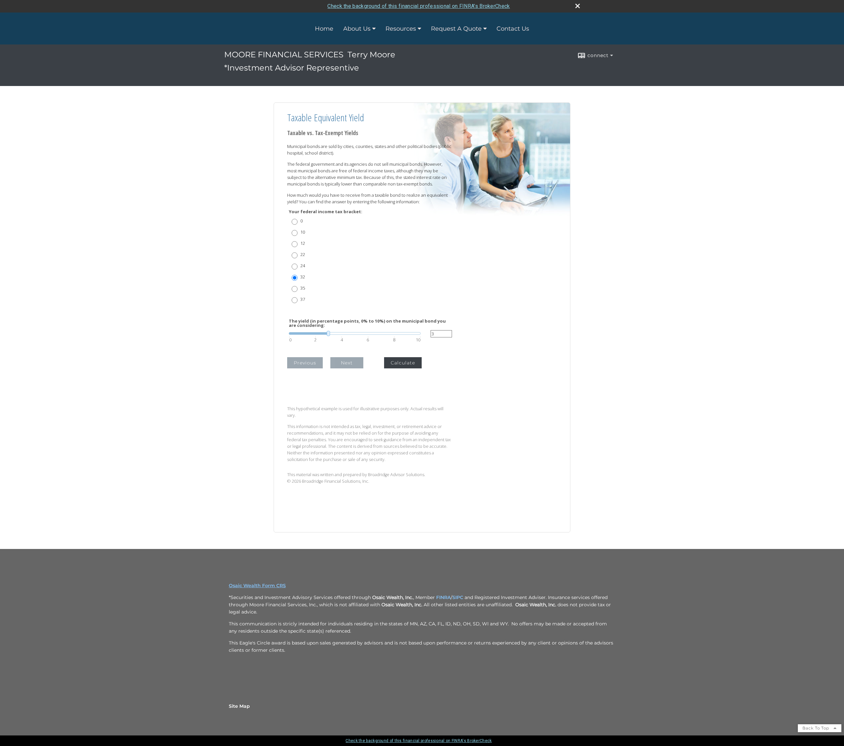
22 (302, 254)
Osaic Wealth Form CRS (257, 585)
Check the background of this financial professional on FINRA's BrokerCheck (418, 6)
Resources (400, 28)
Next (347, 363)
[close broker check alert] (577, 6)
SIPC (458, 597)
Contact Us (513, 28)
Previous (305, 363)
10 (302, 232)
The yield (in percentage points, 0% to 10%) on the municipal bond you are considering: (367, 323)
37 (302, 299)
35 (302, 288)
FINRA (443, 597)
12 (302, 243)
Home (324, 28)
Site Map (239, 706)
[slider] (355, 333)
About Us (357, 28)
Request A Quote (456, 28)
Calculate (403, 363)
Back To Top (816, 728)
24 (302, 266)
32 (302, 277)
